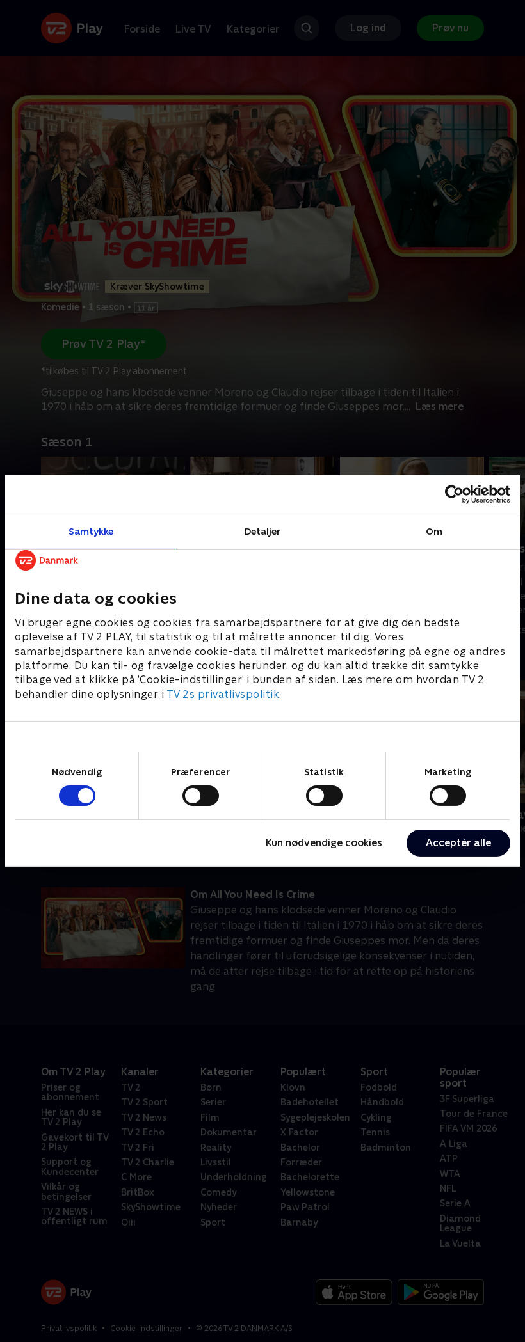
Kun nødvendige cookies (324, 843)
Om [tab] (434, 531)
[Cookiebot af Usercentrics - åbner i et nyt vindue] (454, 494)
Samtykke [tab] (91, 531)
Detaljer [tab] (263, 531)
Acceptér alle (458, 843)
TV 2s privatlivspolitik (223, 694)
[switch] (200, 795)
